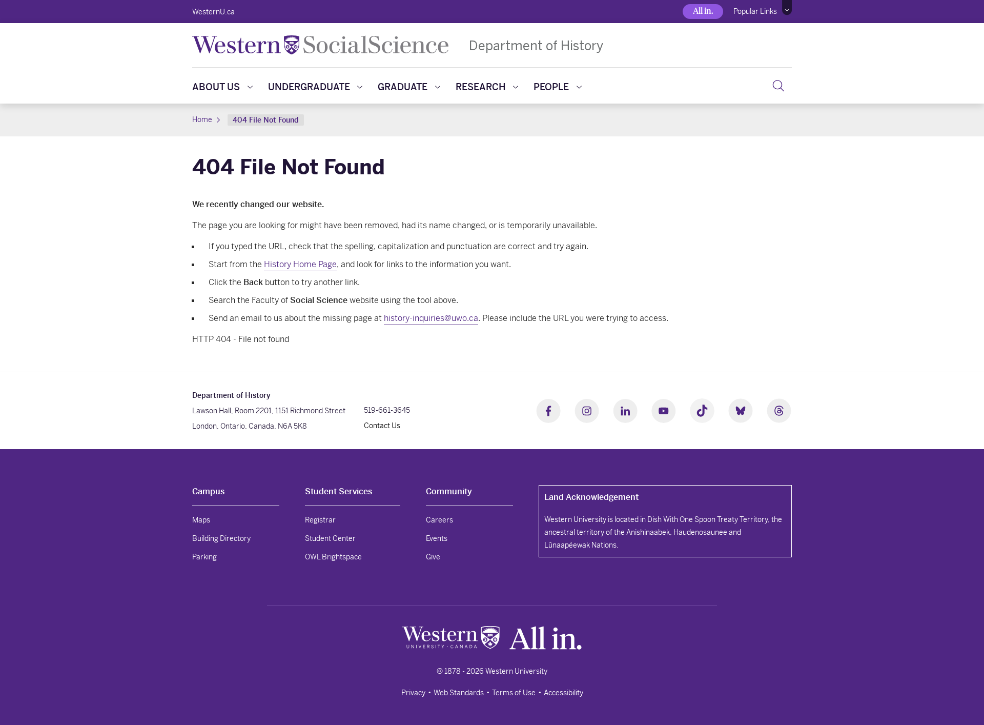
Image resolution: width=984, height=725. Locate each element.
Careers (439, 520)
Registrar (320, 520)
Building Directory (221, 538)
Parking (204, 556)
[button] (787, 7)
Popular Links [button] (755, 11)
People (551, 87)
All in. (703, 11)
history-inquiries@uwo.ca (431, 318)
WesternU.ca (213, 11)
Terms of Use (514, 692)
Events (436, 538)
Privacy (413, 692)
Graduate (402, 87)
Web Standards (459, 692)
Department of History (536, 45)
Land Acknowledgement (591, 497)
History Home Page (300, 264)
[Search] (778, 85)
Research (481, 87)
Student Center (330, 538)
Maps (201, 520)
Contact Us (382, 425)
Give (433, 556)
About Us (216, 87)
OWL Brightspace (333, 556)
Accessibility (563, 692)
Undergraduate (309, 87)
